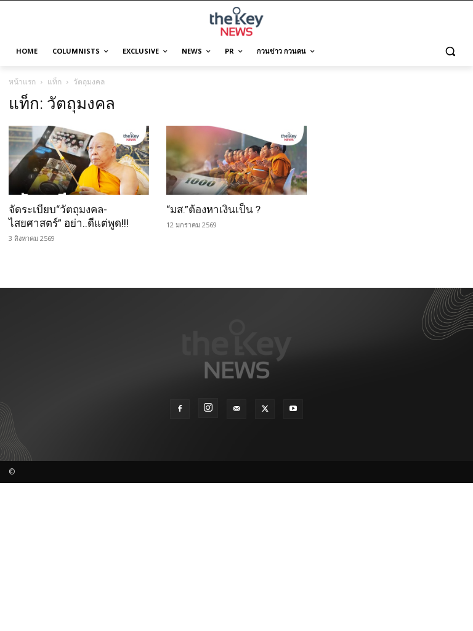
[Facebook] (180, 409)
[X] (265, 409)
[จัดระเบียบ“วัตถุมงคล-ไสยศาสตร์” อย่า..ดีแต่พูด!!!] (79, 160)
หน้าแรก (22, 81)
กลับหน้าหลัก (241, 599)
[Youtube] (293, 409)
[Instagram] (208, 408)
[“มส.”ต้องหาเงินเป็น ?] (236, 160)
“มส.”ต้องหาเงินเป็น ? (213, 209)
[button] (449, 51)
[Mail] (236, 409)
